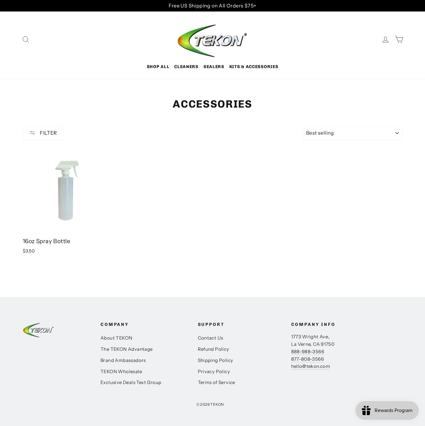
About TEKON (116, 338)
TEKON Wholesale (121, 371)
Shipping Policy (215, 360)
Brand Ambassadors (123, 360)
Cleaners (186, 66)
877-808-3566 (307, 359)
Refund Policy (213, 349)
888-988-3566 (307, 351)
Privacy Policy (214, 371)
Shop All (158, 66)
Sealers (213, 66)
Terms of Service (216, 382)
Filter (48, 133)
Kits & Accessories (253, 66)
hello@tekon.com (310, 366)
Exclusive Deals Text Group (130, 382)
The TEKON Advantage (126, 349)
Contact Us (210, 338)
